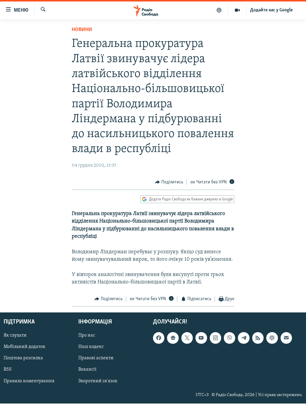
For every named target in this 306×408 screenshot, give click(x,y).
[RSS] (258, 338)
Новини (82, 30)
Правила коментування (29, 381)
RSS (8, 369)
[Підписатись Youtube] (201, 338)
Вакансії (87, 369)
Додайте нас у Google (271, 10)
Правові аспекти (96, 358)
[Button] (169, 182)
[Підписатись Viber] (229, 338)
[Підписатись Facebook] (158, 338)
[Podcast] (272, 338)
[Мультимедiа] (237, 10)
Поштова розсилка (23, 358)
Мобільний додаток (24, 347)
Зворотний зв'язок (97, 381)
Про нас (86, 335)
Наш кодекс (91, 347)
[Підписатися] (286, 338)
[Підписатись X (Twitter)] (187, 338)
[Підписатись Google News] (172, 338)
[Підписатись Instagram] (215, 338)
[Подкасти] (219, 10)
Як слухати (15, 335)
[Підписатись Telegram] (243, 338)
